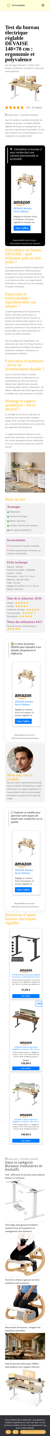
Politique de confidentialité (33, 1432)
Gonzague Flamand (17, 65)
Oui (8, 1432)
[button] (21, 115)
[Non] (46, 1426)
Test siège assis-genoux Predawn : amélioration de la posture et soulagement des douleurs (22, 1228)
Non (15, 1432)
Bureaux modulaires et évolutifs (19, 68)
